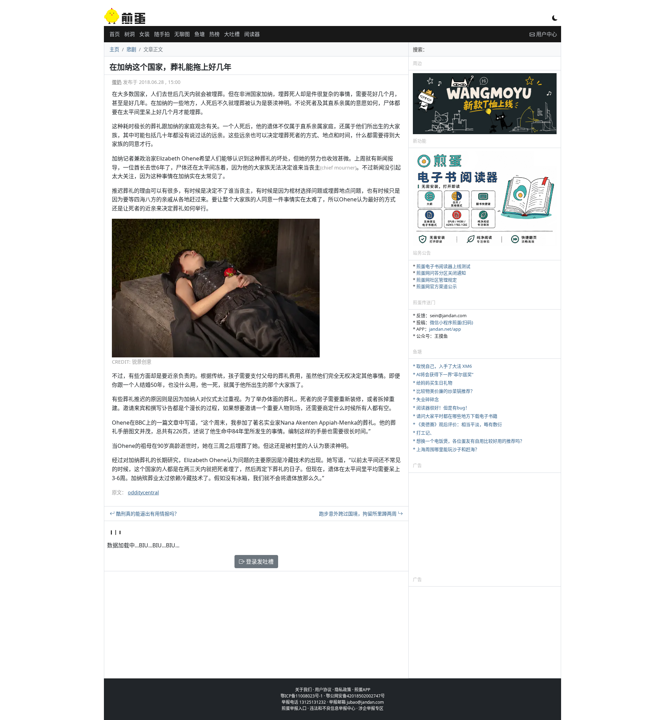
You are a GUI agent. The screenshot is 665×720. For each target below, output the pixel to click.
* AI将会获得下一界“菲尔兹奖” (443, 374)
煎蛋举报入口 (294, 708)
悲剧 (131, 49)
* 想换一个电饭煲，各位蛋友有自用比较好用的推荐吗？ (468, 441)
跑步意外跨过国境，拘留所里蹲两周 (358, 513)
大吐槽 (232, 34)
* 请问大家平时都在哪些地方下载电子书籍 (455, 416)
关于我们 (303, 690)
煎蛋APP (362, 690)
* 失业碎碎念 (426, 399)
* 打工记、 (423, 433)
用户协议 (323, 690)
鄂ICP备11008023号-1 (302, 696)
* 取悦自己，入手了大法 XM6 (442, 366)
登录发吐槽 (259, 561)
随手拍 (162, 34)
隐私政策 (343, 690)
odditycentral (143, 492)
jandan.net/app (445, 329)
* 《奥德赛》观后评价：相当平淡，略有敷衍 (457, 424)
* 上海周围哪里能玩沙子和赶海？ (446, 449)
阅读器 (252, 34)
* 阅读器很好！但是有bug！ (441, 408)
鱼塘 (199, 34)
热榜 (214, 34)
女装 (144, 34)
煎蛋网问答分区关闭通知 (441, 273)
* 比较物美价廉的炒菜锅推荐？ (444, 391)
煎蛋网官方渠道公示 (436, 286)
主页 (114, 49)
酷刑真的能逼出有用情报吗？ (147, 513)
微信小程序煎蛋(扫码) (451, 322)
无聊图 (182, 34)
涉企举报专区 (370, 708)
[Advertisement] (485, 524)
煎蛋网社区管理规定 (436, 280)
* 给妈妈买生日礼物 (432, 383)
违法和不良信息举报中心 (332, 708)
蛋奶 (117, 82)
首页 (114, 34)
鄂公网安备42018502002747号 (355, 696)
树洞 (129, 34)
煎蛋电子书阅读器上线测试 (443, 266)
